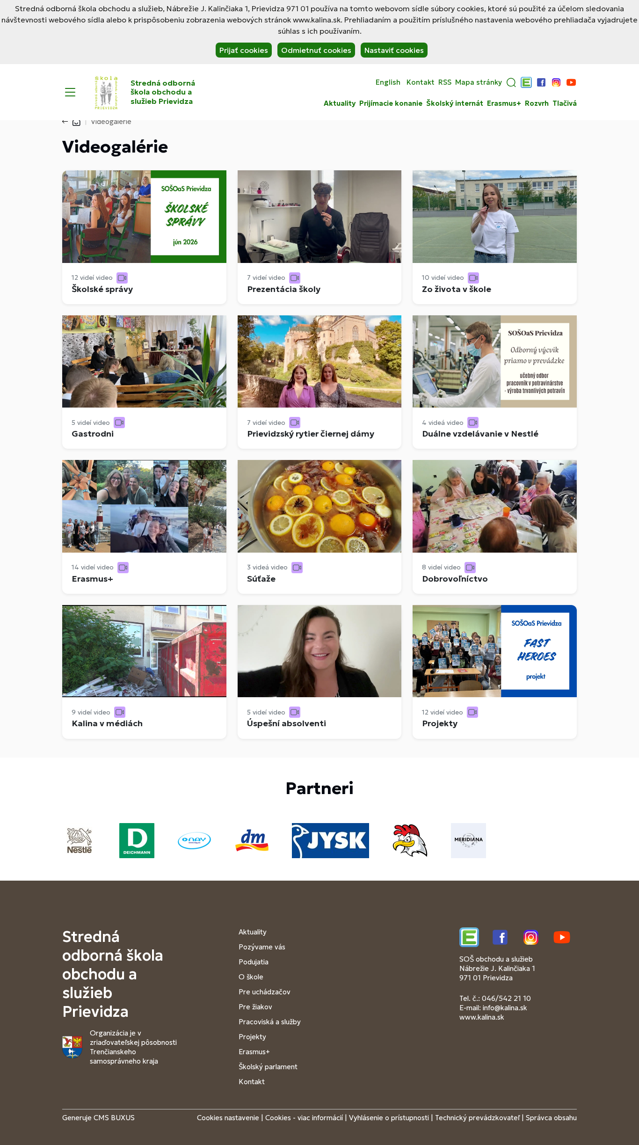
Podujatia (254, 961)
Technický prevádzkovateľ (477, 1117)
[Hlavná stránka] (76, 121)
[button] (511, 82)
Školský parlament (268, 1066)
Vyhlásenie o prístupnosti (389, 1117)
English (388, 82)
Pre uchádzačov (264, 991)
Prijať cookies (243, 50)
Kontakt (421, 82)
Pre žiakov (255, 1006)
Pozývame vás (262, 946)
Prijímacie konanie (390, 103)
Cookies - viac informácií (304, 1117)
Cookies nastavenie (228, 1117)
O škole (251, 976)
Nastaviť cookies (394, 50)
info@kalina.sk (505, 1007)
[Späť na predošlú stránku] (67, 121)
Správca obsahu (551, 1117)
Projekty (252, 1036)
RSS (444, 82)
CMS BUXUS (114, 1117)
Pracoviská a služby (270, 1021)
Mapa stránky (478, 82)
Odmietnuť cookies (316, 50)
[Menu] (70, 92)
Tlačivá (564, 103)
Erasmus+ (504, 103)
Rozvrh (537, 103)
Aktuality (340, 103)
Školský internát (454, 103)
